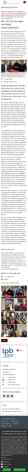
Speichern (7, 470)
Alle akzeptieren (19, 470)
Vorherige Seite (4, 353)
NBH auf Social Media (11, 392)
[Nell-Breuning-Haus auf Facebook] (4, 396)
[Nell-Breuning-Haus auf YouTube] (7, 396)
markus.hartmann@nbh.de (9, 269)
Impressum (3, 457)
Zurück (4, 340)
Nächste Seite (23, 353)
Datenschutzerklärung (6, 459)
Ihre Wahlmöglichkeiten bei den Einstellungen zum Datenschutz (14, 432)
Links (5, 405)
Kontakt (6, 366)
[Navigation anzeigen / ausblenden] (25, 2)
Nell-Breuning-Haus (9, 369)
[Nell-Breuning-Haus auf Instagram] (11, 396)
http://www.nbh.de (14, 384)
